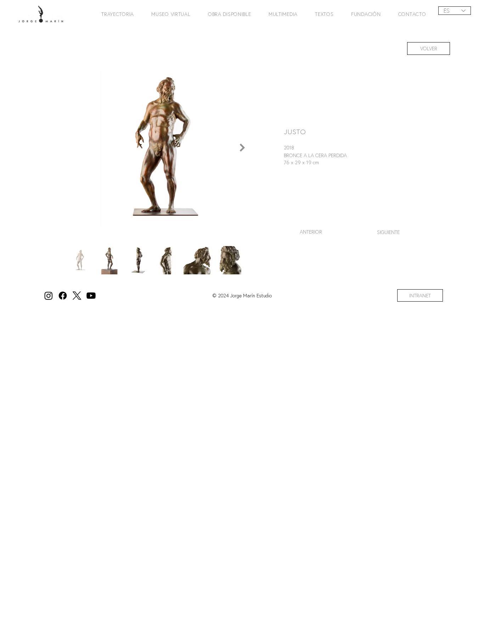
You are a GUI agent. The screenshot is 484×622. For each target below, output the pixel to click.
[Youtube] (91, 295)
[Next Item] (242, 147)
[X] (77, 295)
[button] (114, 14)
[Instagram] (48, 295)
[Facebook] (62, 295)
